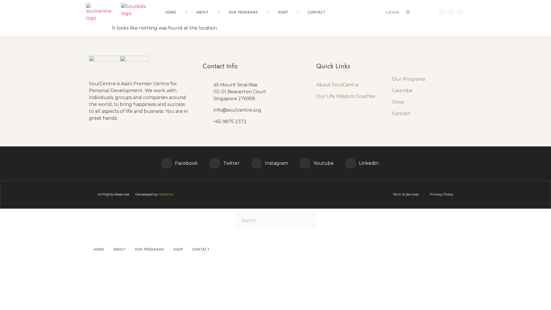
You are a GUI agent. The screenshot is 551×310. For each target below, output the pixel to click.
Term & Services (405, 194)
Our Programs (408, 79)
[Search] (307, 220)
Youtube (323, 163)
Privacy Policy (441, 194)
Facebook (186, 163)
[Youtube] (460, 12)
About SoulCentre (337, 85)
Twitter (231, 163)
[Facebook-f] (442, 12)
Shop (283, 12)
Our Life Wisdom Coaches (345, 96)
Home (171, 12)
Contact (316, 12)
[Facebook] (166, 163)
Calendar (402, 90)
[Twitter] (214, 163)
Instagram (276, 163)
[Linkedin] (451, 12)
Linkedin (369, 163)
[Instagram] (256, 163)
